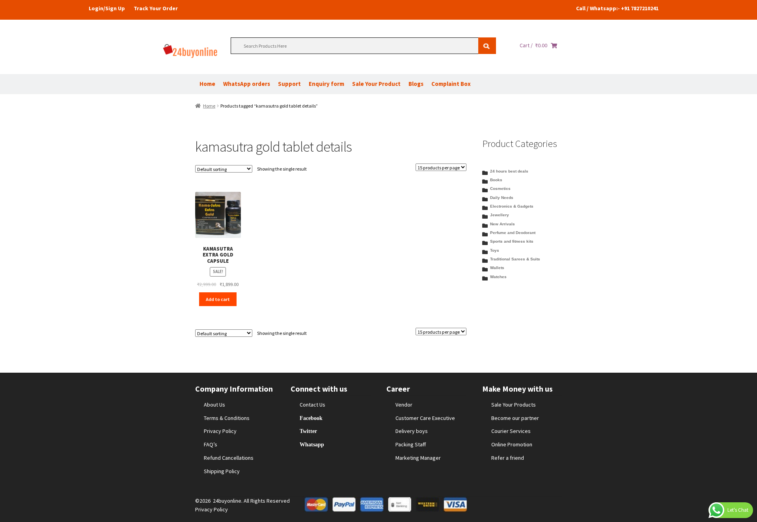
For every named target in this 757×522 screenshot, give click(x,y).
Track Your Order (156, 8)
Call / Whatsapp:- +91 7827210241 (617, 8)
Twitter (308, 431)
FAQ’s (210, 444)
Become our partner (515, 418)
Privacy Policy (220, 431)
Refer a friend (507, 457)
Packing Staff (410, 444)
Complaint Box (451, 83)
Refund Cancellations (229, 457)
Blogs (415, 83)
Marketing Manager (418, 457)
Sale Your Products (513, 404)
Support (289, 83)
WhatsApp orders (246, 83)
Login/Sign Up (107, 8)
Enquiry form (326, 83)
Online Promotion (511, 444)
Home (207, 83)
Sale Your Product (376, 83)
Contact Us (312, 404)
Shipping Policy (222, 471)
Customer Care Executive (425, 418)
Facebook (311, 418)
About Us (214, 404)
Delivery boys (411, 431)
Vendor (403, 404)
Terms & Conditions (227, 418)
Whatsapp (312, 444)
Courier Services (511, 431)
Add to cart (218, 299)
